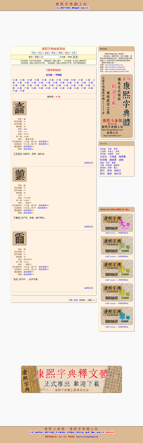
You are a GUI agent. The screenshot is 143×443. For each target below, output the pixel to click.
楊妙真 (116, 165)
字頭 (33, 53)
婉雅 (114, 163)
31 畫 (66, 85)
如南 (102, 163)
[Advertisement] (71, 29)
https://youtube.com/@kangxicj (115, 69)
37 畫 (26, 88)
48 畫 (90, 88)
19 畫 (62, 83)
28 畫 (44, 85)
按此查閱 (42, 141)
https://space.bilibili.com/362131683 (117, 71)
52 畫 (15, 91)
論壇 (87, 432)
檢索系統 (39, 432)
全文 (40, 53)
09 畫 (73, 80)
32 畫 (73, 85)
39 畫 (41, 88)
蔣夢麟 (122, 156)
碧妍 (110, 168)
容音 (108, 163)
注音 (73, 53)
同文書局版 (60, 432)
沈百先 (103, 156)
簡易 (76, 300)
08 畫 (66, 80)
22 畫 (83, 83)
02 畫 (22, 80)
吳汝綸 (103, 149)
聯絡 (93, 432)
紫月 (102, 170)
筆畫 (60, 53)
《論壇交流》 (88, 163)
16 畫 (41, 83)
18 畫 (55, 83)
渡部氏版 (80, 432)
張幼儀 (109, 165)
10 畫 (80, 80)
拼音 (67, 53)
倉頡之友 (84, 8)
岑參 (110, 149)
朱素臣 (110, 154)
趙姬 (109, 173)
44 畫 (69, 88)
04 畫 (37, 80)
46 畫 (76, 88)
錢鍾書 (113, 159)
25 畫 (22, 85)
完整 (70, 300)
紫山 (115, 168)
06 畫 (51, 80)
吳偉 (115, 149)
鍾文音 (117, 173)
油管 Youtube (110, 233)
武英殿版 (70, 432)
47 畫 (83, 88)
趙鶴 (121, 159)
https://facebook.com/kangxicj (115, 67)
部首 (53, 53)
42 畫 (62, 88)
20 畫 (69, 83)
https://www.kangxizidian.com (87, 437)
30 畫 (58, 85)
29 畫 (51, 85)
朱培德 (103, 154)
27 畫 (37, 85)
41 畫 (55, 88)
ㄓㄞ (25, 131)
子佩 (102, 165)
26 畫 (29, 85)
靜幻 (102, 173)
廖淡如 (103, 168)
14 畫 (26, 83)
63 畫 (22, 91)
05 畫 (44, 80)
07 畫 (58, 80)
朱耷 (117, 151)
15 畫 (33, 83)
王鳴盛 (113, 156)
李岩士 (110, 151)
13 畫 (19, 83)
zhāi (25, 129)
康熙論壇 (75, 8)
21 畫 (76, 83)
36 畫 (19, 88)
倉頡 (47, 53)
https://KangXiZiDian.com (114, 65)
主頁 (57, 8)
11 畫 (87, 80)
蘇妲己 (117, 170)
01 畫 (15, 80)
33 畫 (80, 85)
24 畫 (15, 85)
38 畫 (33, 88)
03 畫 (29, 80)
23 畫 (90, 83)
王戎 (117, 154)
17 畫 (48, 83)
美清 (109, 170)
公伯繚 (103, 151)
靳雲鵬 (103, 159)
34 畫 (87, 85)
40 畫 (48, 88)
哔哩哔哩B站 (123, 233)
